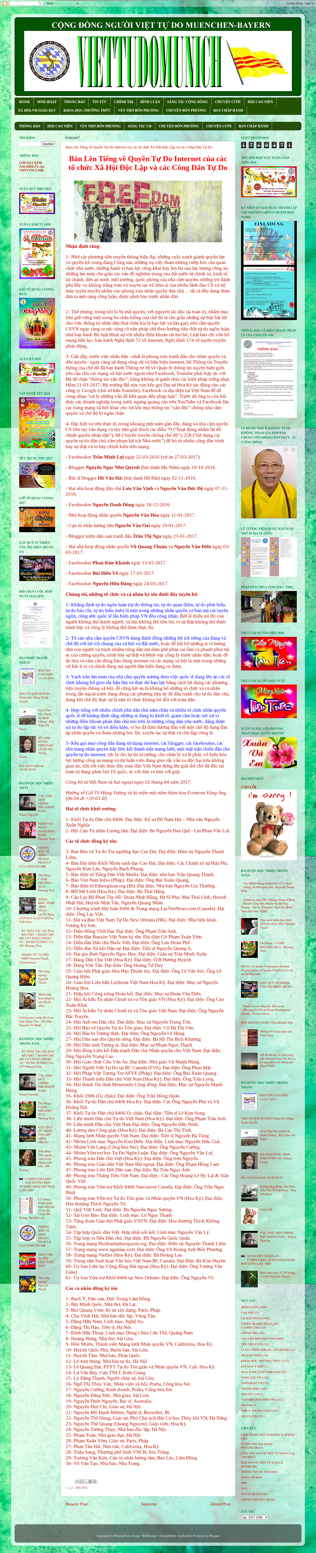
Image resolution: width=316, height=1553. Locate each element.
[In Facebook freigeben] (90, 1481)
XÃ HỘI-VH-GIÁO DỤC (37, 110)
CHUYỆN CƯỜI (228, 101)
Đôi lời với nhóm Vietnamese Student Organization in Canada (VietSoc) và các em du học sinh (267, 970)
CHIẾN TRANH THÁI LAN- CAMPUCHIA (260, 1326)
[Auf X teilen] (86, 1481)
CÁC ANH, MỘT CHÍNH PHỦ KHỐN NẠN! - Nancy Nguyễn (278, 1236)
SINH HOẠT (47, 101)
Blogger (214, 1536)
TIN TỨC (99, 101)
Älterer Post (220, 1504)
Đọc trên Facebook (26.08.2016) (31, 767)
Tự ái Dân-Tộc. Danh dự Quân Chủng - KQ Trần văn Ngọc (277, 1135)
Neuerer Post (76, 1504)
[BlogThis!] (81, 1481)
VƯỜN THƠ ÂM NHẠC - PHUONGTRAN (258, 1446)
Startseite (149, 1504)
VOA (244, 1488)
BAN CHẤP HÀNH (228, 110)
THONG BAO (74, 101)
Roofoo (187, 1536)
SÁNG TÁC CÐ (140, 126)
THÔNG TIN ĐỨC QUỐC (258, 1499)
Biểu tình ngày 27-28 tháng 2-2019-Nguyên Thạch (277, 1274)
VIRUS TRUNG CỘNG (256, 1410)
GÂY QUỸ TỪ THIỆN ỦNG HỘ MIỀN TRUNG (45, 1134)
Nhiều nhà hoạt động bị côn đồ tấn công (46, 1000)
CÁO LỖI (248, 786)
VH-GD (246, 1405)
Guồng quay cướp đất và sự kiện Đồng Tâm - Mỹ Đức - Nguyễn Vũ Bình (36, 1021)
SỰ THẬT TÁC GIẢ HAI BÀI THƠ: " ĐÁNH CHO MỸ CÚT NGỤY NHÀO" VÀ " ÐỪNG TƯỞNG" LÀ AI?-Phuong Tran (36, 938)
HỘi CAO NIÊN (251, 1355)
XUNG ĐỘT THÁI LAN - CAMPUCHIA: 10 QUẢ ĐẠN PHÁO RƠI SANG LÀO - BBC (268, 1259)
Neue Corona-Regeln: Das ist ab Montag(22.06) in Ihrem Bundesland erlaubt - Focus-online (265, 1009)
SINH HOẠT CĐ (252, 1383)
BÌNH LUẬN (150, 101)
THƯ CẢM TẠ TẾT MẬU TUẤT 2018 (46, 1260)
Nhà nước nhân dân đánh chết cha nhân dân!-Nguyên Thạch (277, 923)
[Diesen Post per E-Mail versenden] (77, 1481)
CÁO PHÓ (248, 1313)
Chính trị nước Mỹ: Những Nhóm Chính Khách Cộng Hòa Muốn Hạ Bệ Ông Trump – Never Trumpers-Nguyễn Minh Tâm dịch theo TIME (268, 905)
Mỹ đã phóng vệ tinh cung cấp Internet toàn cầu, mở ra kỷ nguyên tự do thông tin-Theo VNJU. (277, 1060)
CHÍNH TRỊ (123, 101)
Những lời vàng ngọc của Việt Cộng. (276, 1033)
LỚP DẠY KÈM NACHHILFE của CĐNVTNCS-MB (31, 166)
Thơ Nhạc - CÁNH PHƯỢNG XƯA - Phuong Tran (46, 882)
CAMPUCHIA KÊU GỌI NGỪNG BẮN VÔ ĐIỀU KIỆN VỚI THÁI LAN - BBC (37, 1184)
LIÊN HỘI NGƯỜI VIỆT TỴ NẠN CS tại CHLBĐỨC (268, 1455)
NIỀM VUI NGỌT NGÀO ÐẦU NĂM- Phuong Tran (46, 831)
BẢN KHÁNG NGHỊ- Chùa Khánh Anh (267, 1022)
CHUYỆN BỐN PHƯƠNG (186, 110)
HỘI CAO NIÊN (260, 101)
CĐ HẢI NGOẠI (252, 1318)
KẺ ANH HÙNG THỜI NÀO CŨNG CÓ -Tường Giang (275, 1158)
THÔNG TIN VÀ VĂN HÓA (259, 1472)
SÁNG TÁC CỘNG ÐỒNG (187, 101)
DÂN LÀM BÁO (251, 1477)
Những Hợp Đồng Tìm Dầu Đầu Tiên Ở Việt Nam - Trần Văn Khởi (278, 1190)
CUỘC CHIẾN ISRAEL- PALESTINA (266, 1350)
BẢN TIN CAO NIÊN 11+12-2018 (46, 674)
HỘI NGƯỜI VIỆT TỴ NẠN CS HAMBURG (262, 1464)
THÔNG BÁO (29, 126)
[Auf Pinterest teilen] (95, 1481)
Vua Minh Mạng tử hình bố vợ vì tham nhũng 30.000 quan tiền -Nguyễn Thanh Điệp (267, 887)
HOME (24, 101)
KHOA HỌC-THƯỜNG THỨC (87, 110)
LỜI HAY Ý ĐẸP (252, 1366)
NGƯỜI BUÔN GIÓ (254, 1494)
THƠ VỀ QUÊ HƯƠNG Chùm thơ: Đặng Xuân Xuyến (34, 697)
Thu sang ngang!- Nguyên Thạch (44, 976)
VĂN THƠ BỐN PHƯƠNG (138, 110)
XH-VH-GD (249, 1416)
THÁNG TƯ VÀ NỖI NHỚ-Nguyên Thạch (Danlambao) (34, 958)
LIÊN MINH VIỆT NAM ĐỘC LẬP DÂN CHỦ (268, 1436)
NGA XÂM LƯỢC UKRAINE (260, 1372)
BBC (244, 1483)
